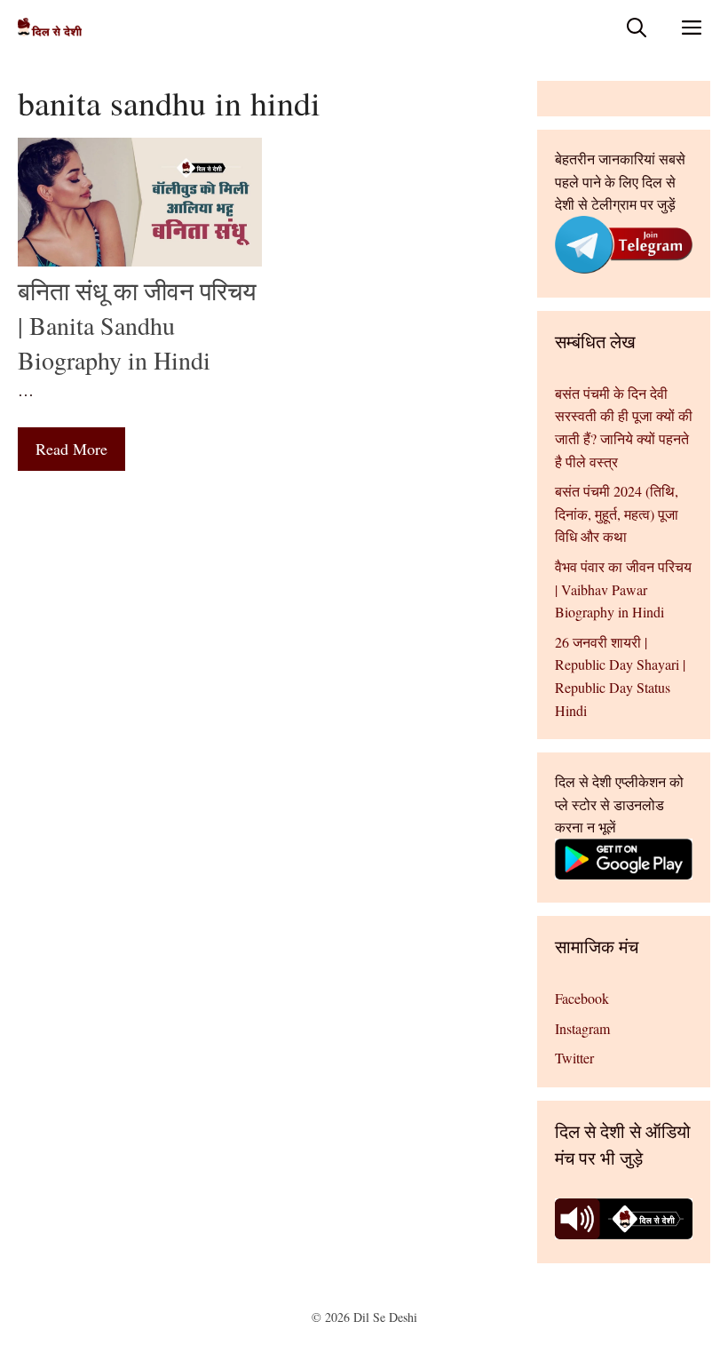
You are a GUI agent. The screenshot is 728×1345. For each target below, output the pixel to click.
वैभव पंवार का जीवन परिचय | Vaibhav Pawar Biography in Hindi (623, 589)
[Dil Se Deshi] (50, 27)
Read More (71, 448)
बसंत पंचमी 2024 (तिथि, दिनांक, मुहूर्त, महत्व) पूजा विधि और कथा (616, 513)
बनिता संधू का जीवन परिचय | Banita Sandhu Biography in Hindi (137, 325)
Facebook (582, 998)
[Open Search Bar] (636, 27)
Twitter (574, 1057)
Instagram (582, 1028)
